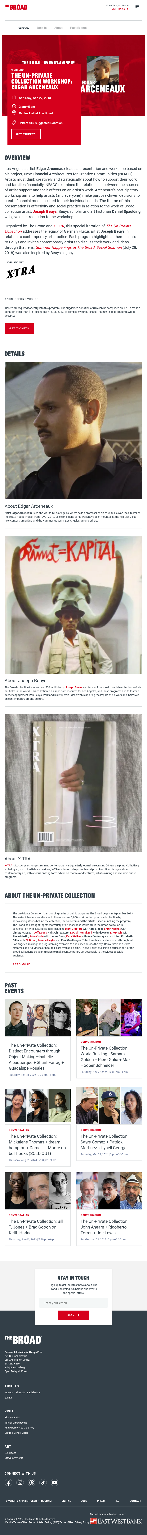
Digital (66, 1500)
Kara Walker (73, 936)
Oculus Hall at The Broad (36, 113)
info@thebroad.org (15, 1367)
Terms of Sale (36, 1522)
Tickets (12, 1386)
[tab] (22, 27)
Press (101, 1500)
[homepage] (16, 7)
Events (8, 1397)
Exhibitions (10, 1453)
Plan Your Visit (12, 1417)
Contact (135, 1500)
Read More (21, 964)
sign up (73, 1315)
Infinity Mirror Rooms (16, 1422)
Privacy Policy (82, 1522)
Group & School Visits (16, 1432)
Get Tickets (120, 8)
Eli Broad (30, 940)
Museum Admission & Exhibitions (23, 1392)
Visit (9, 1411)
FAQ (117, 1500)
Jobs (84, 1500)
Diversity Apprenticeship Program (28, 1500)
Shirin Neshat (112, 928)
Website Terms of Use (16, 1522)
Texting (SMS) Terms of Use (59, 1522)
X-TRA (58, 225)
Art (8, 1446)
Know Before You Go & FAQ (19, 1427)
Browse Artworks (14, 1457)
